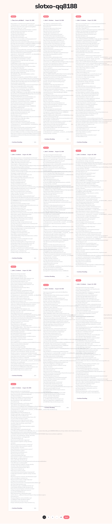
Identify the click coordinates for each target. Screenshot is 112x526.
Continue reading (17, 142)
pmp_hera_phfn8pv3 (18, 20)
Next (66, 517)
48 (61, 517)
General (13, 16)
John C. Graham (49, 20)
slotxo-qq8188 (56, 6)
